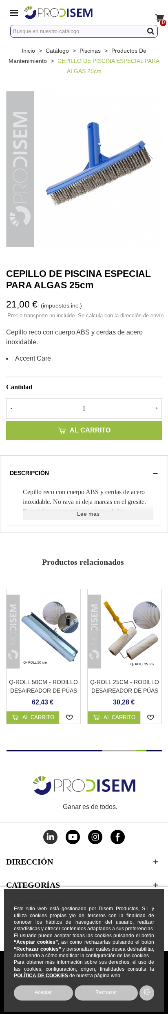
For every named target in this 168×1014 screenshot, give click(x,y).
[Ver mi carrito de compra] (154, 12)
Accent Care (33, 358)
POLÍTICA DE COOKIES (41, 975)
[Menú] (14, 12)
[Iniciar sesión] (138, 12)
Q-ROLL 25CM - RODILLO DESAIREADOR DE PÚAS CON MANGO (124, 690)
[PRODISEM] (76, 12)
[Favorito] (70, 717)
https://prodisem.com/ (39, 902)
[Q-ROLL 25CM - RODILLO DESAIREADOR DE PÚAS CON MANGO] (124, 631)
